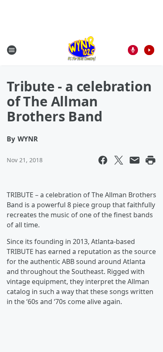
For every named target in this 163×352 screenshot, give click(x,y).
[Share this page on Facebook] (103, 160)
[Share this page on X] (119, 160)
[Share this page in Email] (134, 160)
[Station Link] (82, 49)
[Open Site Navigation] (12, 50)
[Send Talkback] (133, 50)
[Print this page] (150, 160)
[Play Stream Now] (149, 50)
